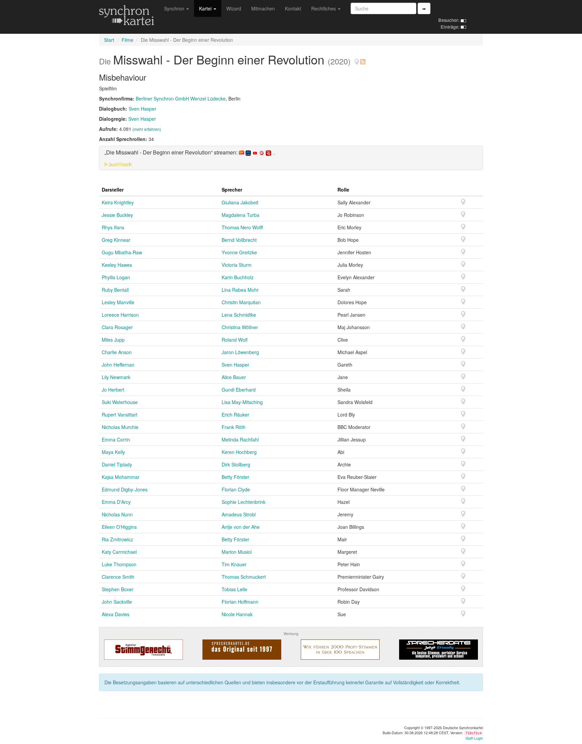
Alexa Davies (115, 614)
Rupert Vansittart (119, 414)
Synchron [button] (175, 8)
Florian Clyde (236, 489)
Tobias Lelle (234, 589)
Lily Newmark (116, 377)
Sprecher (232, 189)
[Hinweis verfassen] (356, 59)
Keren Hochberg (239, 452)
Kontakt (293, 8)
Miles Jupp (113, 339)
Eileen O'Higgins (119, 526)
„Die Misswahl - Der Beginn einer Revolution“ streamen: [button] (190, 152)
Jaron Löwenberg (240, 352)
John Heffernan (118, 364)
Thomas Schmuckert (244, 576)
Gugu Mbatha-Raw (122, 252)
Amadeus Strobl (239, 514)
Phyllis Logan (116, 277)
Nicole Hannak (237, 614)
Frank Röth (234, 427)
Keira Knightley (118, 202)
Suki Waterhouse (120, 402)
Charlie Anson (117, 352)
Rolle (343, 189)
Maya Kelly (113, 452)
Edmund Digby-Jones (125, 489)
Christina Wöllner (240, 327)
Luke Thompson (119, 564)
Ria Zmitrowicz (117, 539)
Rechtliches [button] (324, 8)
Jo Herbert (113, 389)
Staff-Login (474, 738)
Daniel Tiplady (117, 464)
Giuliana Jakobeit (240, 202)
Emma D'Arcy (116, 501)
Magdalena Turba (240, 214)
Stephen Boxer (117, 589)
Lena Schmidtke (239, 314)
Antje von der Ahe (241, 526)
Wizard (233, 8)
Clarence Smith (118, 576)
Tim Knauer (234, 564)
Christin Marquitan (241, 302)
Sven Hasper (142, 108)
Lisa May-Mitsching (242, 402)
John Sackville (117, 601)
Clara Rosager (117, 327)
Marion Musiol (237, 551)
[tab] (291, 158)
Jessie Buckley (117, 214)
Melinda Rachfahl (240, 439)
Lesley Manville (118, 302)
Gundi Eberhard (239, 389)
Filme (127, 39)
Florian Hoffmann (240, 601)
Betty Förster (235, 477)
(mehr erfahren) (146, 129)
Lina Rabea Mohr (240, 289)
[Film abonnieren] (362, 59)
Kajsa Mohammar (120, 477)
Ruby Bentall (115, 289)
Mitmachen (263, 8)
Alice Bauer (234, 377)
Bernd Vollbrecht (239, 239)
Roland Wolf (235, 339)
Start (109, 39)
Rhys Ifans (113, 227)
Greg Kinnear (116, 239)
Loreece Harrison (120, 314)
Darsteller (113, 189)
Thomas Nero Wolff (242, 227)
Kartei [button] (206, 8)
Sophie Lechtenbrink (243, 501)
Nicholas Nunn (117, 514)
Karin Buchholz (238, 277)
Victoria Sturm (237, 264)
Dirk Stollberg (236, 464)
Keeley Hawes (117, 264)
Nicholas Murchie (120, 427)
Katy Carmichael (119, 551)
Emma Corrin (116, 439)
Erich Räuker (235, 414)
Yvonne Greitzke (239, 252)
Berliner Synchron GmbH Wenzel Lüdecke (181, 98)
